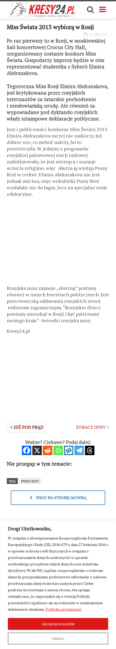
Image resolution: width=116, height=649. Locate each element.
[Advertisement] (58, 243)
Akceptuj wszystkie (58, 623)
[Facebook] (26, 450)
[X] (37, 450)
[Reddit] (47, 450)
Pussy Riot (30, 481)
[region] (58, 584)
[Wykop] (68, 450)
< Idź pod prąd (26, 427)
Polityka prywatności (63, 609)
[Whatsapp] (58, 450)
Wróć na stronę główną (61, 497)
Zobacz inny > (92, 427)
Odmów (58, 638)
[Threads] (89, 450)
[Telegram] (79, 450)
